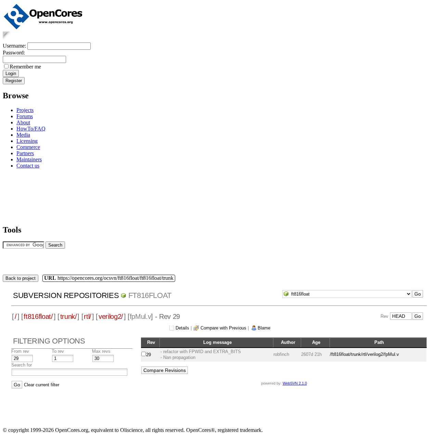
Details (182, 328)
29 (148, 354)
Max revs (101, 351)
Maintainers (29, 159)
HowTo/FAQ (31, 129)
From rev (20, 351)
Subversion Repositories (66, 295)
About (23, 122)
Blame (264, 328)
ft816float (149, 295)
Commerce (28, 147)
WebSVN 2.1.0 (295, 383)
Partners (25, 153)
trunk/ (68, 316)
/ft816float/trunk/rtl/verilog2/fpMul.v (364, 354)
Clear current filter (41, 384)
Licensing (27, 141)
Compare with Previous (223, 328)
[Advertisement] (24, 195)
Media (23, 135)
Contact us (27, 166)
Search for (21, 365)
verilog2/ (111, 316)
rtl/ (87, 316)
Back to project (20, 278)
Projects (25, 110)
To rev (58, 351)
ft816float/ (38, 316)
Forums (24, 116)
